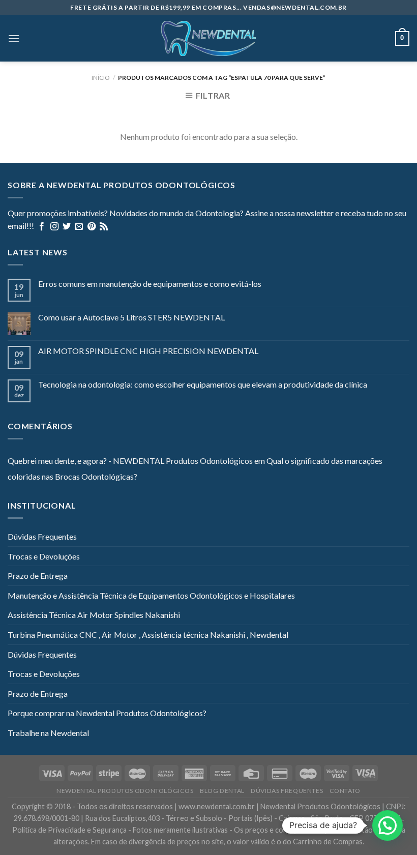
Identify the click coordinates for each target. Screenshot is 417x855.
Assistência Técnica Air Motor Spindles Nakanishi (94, 615)
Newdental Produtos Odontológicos (125, 790)
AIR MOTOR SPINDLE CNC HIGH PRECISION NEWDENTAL (148, 351)
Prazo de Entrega (38, 575)
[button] (387, 825)
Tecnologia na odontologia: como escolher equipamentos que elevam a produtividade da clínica (202, 384)
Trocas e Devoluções (44, 556)
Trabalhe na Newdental (48, 733)
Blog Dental (222, 790)
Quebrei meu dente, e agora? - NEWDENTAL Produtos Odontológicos (130, 460)
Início (101, 77)
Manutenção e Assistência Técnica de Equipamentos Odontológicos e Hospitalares (151, 595)
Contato (345, 790)
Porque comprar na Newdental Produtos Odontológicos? (107, 713)
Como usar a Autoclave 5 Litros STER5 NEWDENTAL (131, 317)
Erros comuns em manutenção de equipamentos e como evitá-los (149, 283)
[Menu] (14, 38)
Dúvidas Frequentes (42, 536)
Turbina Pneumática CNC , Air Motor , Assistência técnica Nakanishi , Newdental (148, 634)
